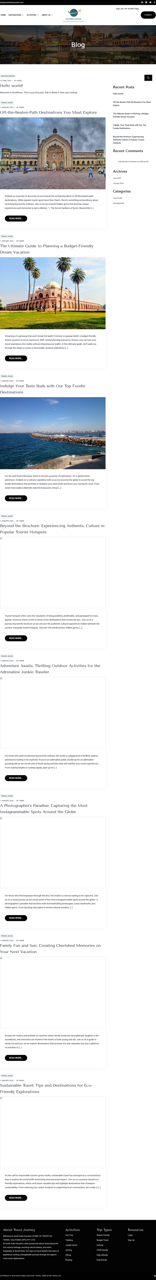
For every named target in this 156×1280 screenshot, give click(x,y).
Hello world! (11, 85)
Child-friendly (102, 1250)
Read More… (16, 218)
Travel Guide (7, 103)
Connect (148, 15)
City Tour (69, 1235)
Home (3, 15)
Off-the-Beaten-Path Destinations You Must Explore (48, 112)
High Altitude (102, 1255)
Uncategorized (8, 76)
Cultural (100, 1245)
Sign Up (131, 1240)
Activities (31, 15)
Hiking (68, 1255)
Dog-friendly (102, 1260)
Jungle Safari (71, 1245)
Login (130, 1235)
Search (148, 78)
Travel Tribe (40, 1276)
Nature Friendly (103, 1235)
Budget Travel (102, 1240)
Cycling (68, 1250)
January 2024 (118, 183)
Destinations (15, 15)
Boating (68, 1260)
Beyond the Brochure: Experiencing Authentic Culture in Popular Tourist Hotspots (128, 140)
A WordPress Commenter (127, 162)
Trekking (69, 1240)
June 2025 (117, 178)
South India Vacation (25, 1276)
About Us (46, 15)
